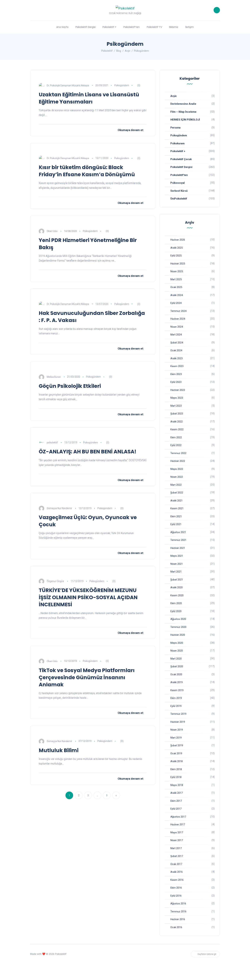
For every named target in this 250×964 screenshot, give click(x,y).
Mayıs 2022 (176, 469)
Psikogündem (121, 85)
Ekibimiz (173, 27)
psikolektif (52, 442)
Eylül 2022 (175, 445)
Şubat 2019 (176, 745)
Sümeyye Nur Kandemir (59, 508)
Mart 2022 (176, 484)
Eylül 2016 (175, 895)
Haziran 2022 (177, 461)
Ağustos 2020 (178, 619)
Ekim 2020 (176, 603)
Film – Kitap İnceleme (183, 111)
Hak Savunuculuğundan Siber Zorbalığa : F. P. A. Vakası (92, 316)
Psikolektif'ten (179, 175)
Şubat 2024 (176, 342)
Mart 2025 (176, 279)
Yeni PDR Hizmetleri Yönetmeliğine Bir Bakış (88, 244)
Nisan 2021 (176, 563)
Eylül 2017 (175, 808)
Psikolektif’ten (131, 27)
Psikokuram (177, 143)
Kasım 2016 (177, 879)
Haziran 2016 (177, 919)
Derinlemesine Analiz (183, 103)
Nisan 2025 (176, 271)
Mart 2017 (176, 848)
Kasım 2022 (177, 429)
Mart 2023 (176, 405)
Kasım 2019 (177, 690)
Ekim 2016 (176, 887)
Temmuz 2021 (178, 540)
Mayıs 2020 (176, 642)
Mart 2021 (176, 571)
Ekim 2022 (176, 437)
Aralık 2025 (176, 247)
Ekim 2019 (176, 698)
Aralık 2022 (176, 421)
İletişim (189, 27)
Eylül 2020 (175, 611)
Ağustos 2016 (178, 903)
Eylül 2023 (175, 382)
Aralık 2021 (176, 500)
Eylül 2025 (175, 255)
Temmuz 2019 (178, 713)
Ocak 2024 (176, 350)
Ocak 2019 (176, 753)
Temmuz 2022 (178, 453)
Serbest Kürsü (179, 190)
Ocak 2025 (176, 287)
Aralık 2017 (176, 792)
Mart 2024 (176, 334)
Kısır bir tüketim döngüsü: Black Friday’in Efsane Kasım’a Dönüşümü (87, 171)
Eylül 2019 (175, 706)
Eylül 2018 (175, 777)
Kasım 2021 (177, 508)
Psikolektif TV (154, 27)
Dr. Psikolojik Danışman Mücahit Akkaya (68, 85)
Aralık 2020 (176, 587)
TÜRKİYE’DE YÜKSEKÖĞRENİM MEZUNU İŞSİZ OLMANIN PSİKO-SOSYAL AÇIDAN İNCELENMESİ (88, 597)
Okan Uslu (52, 231)
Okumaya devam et (130, 130)
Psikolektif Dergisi (86, 27)
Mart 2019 (176, 737)
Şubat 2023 (176, 413)
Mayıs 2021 (176, 555)
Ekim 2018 (176, 769)
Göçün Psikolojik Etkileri (70, 386)
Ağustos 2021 (178, 532)
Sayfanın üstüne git (207, 954)
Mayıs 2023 (176, 397)
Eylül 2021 (175, 524)
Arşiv (173, 96)
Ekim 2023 (176, 374)
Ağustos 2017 (178, 816)
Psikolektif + (109, 27)
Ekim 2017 (176, 800)
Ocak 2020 (176, 674)
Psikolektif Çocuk (181, 159)
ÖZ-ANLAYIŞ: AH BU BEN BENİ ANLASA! (87, 451)
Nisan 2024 (176, 326)
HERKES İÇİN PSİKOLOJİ (185, 119)
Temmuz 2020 (178, 627)
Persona (175, 127)
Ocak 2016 (176, 927)
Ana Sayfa (62, 27)
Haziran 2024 (177, 318)
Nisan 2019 (176, 729)
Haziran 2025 (177, 263)
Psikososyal (177, 182)
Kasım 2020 (177, 595)
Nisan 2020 (176, 650)
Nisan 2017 (176, 840)
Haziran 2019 (177, 721)
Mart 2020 (176, 658)
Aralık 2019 (176, 682)
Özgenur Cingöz (55, 581)
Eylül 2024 (175, 303)
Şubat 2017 (176, 856)
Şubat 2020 (176, 666)
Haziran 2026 (177, 239)
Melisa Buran (54, 376)
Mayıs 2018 (176, 785)
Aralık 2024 (176, 295)
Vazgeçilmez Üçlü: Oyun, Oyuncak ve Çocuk (88, 521)
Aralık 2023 (176, 358)
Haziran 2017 (177, 824)
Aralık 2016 (176, 871)
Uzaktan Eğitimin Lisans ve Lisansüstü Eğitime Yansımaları (89, 98)
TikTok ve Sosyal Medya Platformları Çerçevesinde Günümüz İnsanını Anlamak (87, 677)
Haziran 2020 (177, 634)
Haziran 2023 (177, 390)
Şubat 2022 (176, 492)
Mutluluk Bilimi (58, 750)
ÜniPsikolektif (178, 198)
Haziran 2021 (177, 548)
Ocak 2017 (176, 864)
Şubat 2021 (176, 579)
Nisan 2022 (176, 476)
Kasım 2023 (177, 366)
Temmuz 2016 (178, 911)
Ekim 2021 (176, 516)
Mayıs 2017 (176, 832)
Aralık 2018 (176, 761)
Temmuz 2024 (178, 310)
